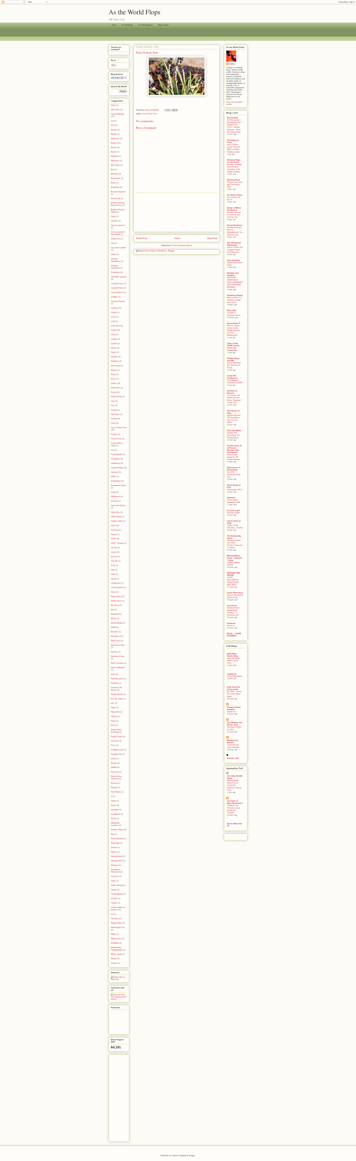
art (112, 121)
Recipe (114, 787)
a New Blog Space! (234, 676)
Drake (113, 383)
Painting (114, 683)
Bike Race (115, 165)
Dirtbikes (114, 361)
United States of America (118, 908)
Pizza (113, 721)
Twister (114, 903)
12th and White (234, 430)
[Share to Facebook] (173, 110)
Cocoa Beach (117, 292)
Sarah (113, 805)
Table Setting (116, 885)
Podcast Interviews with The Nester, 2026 (234, 184)
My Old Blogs (127, 25)
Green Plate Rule (235, 593)
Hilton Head (116, 516)
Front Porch (116, 439)
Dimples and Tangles (233, 274)
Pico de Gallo (117, 699)
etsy (112, 401)
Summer (114, 876)
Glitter (113, 476)
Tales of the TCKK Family (233, 344)
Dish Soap (115, 365)
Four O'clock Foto (149, 114)
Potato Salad (116, 736)
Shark (113, 818)
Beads (113, 152)
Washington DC (117, 927)
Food (113, 423)
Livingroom (116, 583)
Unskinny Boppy (235, 295)
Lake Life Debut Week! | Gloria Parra (233, 660)
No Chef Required (145, 25)
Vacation (114, 918)
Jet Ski (114, 547)
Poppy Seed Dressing (116, 730)
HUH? (113, 539)
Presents (115, 741)
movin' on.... (232, 625)
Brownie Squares (118, 192)
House (114, 534)
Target (113, 889)
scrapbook (115, 814)
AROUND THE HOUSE (233, 574)
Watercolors (116, 938)
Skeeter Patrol (117, 829)
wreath (114, 963)
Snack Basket (117, 838)
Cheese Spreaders (115, 260)
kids (112, 570)
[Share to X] (171, 110)
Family (114, 410)
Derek (113, 352)
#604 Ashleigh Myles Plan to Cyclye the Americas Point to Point (234, 785)
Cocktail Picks (117, 288)
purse (113, 758)
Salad (113, 801)
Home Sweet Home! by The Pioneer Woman (233, 457)
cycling (114, 339)
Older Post (212, 238)
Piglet (113, 707)
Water (113, 934)
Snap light (115, 843)
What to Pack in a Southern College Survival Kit (234, 299)
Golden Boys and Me (233, 359)
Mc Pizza (115, 605)
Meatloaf (114, 614)
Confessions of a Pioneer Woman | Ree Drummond (234, 449)
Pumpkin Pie (116, 754)
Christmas (115, 272)
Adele (113, 105)
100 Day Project (233, 513)
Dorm (113, 379)
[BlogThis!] (168, 110)
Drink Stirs (115, 388)
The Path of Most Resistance (235, 802)
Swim (113, 881)
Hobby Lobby (117, 521)
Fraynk (114, 434)
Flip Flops (115, 414)
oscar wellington (118, 667)
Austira (114, 130)
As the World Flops (134, 11)
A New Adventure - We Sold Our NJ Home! (234, 365)
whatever (231, 497)
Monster (114, 632)
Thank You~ (232, 712)
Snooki (114, 847)
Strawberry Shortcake (115, 870)
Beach (113, 147)
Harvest (114, 501)
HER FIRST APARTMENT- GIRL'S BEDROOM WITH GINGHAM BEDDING (235, 282)
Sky (112, 834)
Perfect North (117, 694)
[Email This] (166, 110)
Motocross (115, 640)
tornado (114, 898)
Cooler (114, 312)
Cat (112, 243)
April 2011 (115, 109)
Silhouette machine (115, 824)
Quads (114, 763)
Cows (113, 317)
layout (113, 579)
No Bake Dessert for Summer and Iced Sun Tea (234, 214)
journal (114, 556)
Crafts (113, 330)
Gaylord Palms (117, 468)
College (114, 297)
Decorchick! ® (233, 323)
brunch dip (115, 198)
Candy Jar (115, 239)
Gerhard (114, 472)
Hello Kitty (115, 512)
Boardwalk (115, 178)
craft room (115, 326)
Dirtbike (114, 357)
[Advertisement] (141, 36)
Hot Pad (114, 530)
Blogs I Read (163, 25)
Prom (113, 745)
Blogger (192, 1155)
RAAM (113, 767)
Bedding (114, 156)
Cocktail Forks (117, 283)
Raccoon (115, 772)
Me (112, 609)
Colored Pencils (118, 301)
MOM (113, 627)
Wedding (115, 943)
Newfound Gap (117, 656)
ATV (112, 125)
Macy (113, 592)
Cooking (114, 308)
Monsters (115, 636)
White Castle (116, 954)
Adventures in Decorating (233, 468)
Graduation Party (118, 485)
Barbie (114, 134)
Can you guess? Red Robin (118, 233)
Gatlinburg (115, 463)
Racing (114, 783)
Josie (113, 552)
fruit (112, 450)
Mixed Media (116, 623)
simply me (232, 674)
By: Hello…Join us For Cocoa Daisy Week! (234, 693)
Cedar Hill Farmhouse (232, 377)
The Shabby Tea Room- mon (234, 723)
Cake (113, 216)
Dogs (113, 374)
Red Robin (115, 792)
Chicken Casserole (115, 266)
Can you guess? (118, 225)
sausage (114, 809)
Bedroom (115, 160)
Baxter (114, 143)
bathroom (115, 138)
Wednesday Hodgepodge (116, 948)
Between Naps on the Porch (234, 161)
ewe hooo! (232, 605)
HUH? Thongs (117, 543)
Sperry (114, 852)
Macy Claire (116, 596)
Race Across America (116, 777)
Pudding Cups (117, 750)
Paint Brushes (117, 678)
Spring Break (116, 856)
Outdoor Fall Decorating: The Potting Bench (233, 435)
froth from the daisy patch (233, 688)
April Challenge (117, 114)
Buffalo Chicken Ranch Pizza (118, 204)
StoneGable (232, 118)
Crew (113, 334)
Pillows (114, 716)
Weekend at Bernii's (232, 741)
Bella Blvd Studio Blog (232, 655)
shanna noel (233, 758)
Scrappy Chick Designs (234, 708)
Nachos (114, 652)
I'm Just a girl (233, 510)
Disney (114, 370)
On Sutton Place (234, 195)
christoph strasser (119, 277)
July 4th (114, 561)
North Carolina (117, 663)
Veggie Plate (116, 923)
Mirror (113, 618)
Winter (114, 958)
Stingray (114, 865)
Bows (113, 183)
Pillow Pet (115, 712)
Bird (112, 169)
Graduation (116, 481)
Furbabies (115, 459)
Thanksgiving (117, 894)
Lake (113, 574)
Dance (114, 348)
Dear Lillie (231, 310)
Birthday (114, 174)
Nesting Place (233, 180)
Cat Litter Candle (118, 247)
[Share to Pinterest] (176, 110)
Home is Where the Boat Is (234, 209)
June (113, 565)
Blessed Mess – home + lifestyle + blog (234, 558)
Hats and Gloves (118, 505)
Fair (112, 405)
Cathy (113, 254)
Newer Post (141, 238)
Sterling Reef (116, 861)
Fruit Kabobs (116, 454)
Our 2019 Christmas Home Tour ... (233, 474)
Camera (114, 221)
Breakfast (115, 187)
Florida (114, 418)
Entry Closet (116, 396)
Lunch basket (117, 587)
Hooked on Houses (232, 392)
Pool (113, 725)
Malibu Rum (116, 601)
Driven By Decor (234, 225)
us (112, 914)
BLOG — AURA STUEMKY (234, 634)
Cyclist (114, 343)
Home (114, 25)
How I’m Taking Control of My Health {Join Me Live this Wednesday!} (233, 330)
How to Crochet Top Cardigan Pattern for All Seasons (235, 249)
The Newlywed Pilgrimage (234, 244)
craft (113, 321)
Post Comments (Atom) (182, 245)
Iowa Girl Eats (233, 260)
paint (113, 674)
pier (112, 703)
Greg (113, 492)
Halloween (115, 496)
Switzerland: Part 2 (234, 490)
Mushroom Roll (117, 645)
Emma (114, 392)
